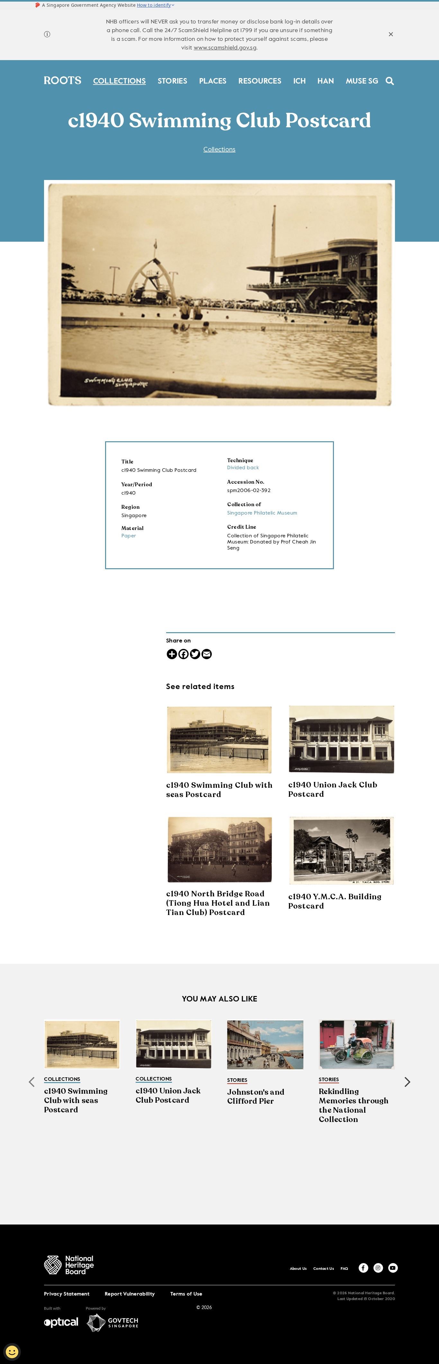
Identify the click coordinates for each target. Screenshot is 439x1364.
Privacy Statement (66, 1294)
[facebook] (363, 1268)
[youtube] (393, 1268)
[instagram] (378, 1268)
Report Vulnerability (130, 1294)
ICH (299, 79)
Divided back (243, 468)
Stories (172, 79)
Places (213, 79)
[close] (391, 35)
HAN (326, 79)
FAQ (344, 1269)
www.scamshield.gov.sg (225, 48)
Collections (119, 79)
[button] (407, 1082)
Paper (128, 536)
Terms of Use (186, 1294)
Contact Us (323, 1269)
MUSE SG (362, 79)
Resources (260, 79)
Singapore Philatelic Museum (262, 513)
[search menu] (390, 77)
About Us (298, 1269)
